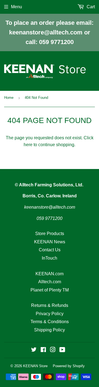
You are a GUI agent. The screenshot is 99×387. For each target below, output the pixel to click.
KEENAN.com (49, 273)
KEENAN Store (35, 366)
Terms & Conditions (50, 321)
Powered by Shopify (69, 366)
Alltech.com (49, 281)
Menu (16, 6)
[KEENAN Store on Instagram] (53, 350)
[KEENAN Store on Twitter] (34, 350)
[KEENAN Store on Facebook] (43, 350)
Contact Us (50, 249)
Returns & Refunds (49, 305)
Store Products (49, 233)
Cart (90, 6)
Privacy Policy (50, 313)
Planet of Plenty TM (50, 290)
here (28, 144)
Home (8, 98)
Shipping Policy (49, 330)
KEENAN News (49, 241)
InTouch (49, 258)
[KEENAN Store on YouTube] (62, 350)
